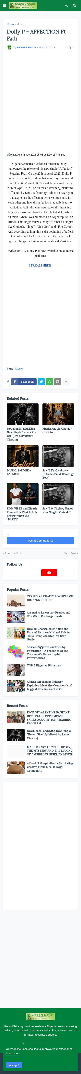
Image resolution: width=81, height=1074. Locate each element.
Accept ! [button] (14, 1065)
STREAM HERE (40, 265)
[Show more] (66, 381)
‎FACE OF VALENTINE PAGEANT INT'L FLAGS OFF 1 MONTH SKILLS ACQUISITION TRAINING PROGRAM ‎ (49, 718)
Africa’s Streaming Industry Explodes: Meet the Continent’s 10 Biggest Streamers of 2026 (49, 685)
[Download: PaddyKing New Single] (23, 414)
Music (20, 24)
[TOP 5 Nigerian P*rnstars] (16, 670)
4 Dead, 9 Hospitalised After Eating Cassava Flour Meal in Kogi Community (50, 767)
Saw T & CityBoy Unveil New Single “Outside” (57, 510)
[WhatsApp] (49, 381)
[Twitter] (41, 381)
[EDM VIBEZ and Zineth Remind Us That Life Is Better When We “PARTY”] (23, 494)
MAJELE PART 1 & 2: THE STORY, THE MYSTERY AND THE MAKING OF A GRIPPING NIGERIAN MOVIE (50, 750)
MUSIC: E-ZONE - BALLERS (19, 472)
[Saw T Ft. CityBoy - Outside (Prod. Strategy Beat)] (58, 456)
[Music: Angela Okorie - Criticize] (58, 414)
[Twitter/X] (32, 572)
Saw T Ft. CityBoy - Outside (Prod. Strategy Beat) (58, 474)
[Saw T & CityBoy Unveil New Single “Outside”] (58, 494)
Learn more (13, 1053)
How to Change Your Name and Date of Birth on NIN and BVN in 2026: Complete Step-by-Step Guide (48, 634)
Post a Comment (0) (40, 540)
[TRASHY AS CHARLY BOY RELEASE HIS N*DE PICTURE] (16, 600)
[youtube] (49, 572)
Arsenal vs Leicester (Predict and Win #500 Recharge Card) (48, 614)
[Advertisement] (40, 103)
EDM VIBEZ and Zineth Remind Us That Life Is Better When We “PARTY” (22, 514)
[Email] (57, 381)
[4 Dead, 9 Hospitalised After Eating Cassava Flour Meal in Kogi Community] (16, 768)
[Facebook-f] (15, 572)
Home (10, 24)
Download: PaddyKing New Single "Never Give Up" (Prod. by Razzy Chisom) (22, 434)
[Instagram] (66, 572)
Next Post (70, 553)
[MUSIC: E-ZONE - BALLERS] (23, 456)
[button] (4, 5)
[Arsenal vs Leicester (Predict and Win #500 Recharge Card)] (16, 617)
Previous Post (13, 553)
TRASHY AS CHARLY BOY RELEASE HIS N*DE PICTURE (50, 598)
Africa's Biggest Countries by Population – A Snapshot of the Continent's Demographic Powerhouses (47, 652)
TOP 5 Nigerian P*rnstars (44, 665)
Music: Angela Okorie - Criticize (57, 430)
